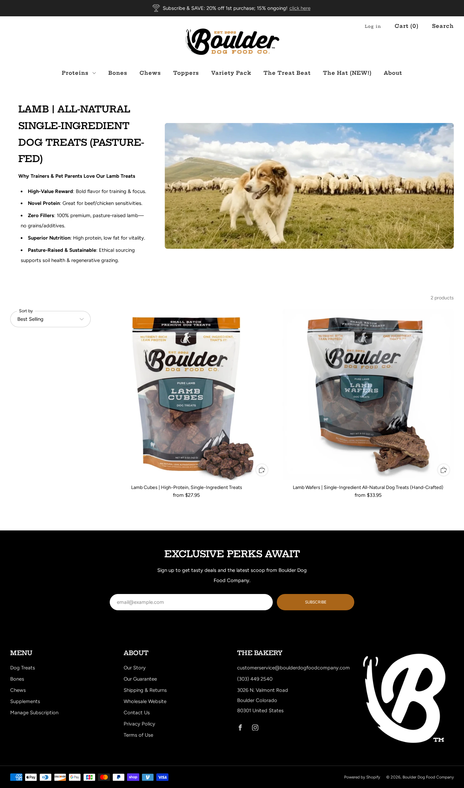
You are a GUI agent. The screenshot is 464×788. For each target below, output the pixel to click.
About (393, 73)
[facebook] (240, 727)
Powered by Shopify (362, 777)
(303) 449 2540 (254, 679)
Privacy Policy (139, 724)
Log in (373, 26)
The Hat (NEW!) (347, 73)
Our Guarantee (140, 679)
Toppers (186, 73)
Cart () (406, 26)
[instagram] (255, 727)
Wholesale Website (145, 701)
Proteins (75, 73)
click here (299, 8)
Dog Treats (22, 668)
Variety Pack (231, 73)
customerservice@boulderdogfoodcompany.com (293, 668)
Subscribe (315, 602)
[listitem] (232, 8)
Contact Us (137, 713)
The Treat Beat (287, 73)
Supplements (25, 701)
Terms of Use (138, 735)
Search (443, 26)
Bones (117, 73)
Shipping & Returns (145, 690)
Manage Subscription (34, 713)
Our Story (135, 668)
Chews (150, 73)
